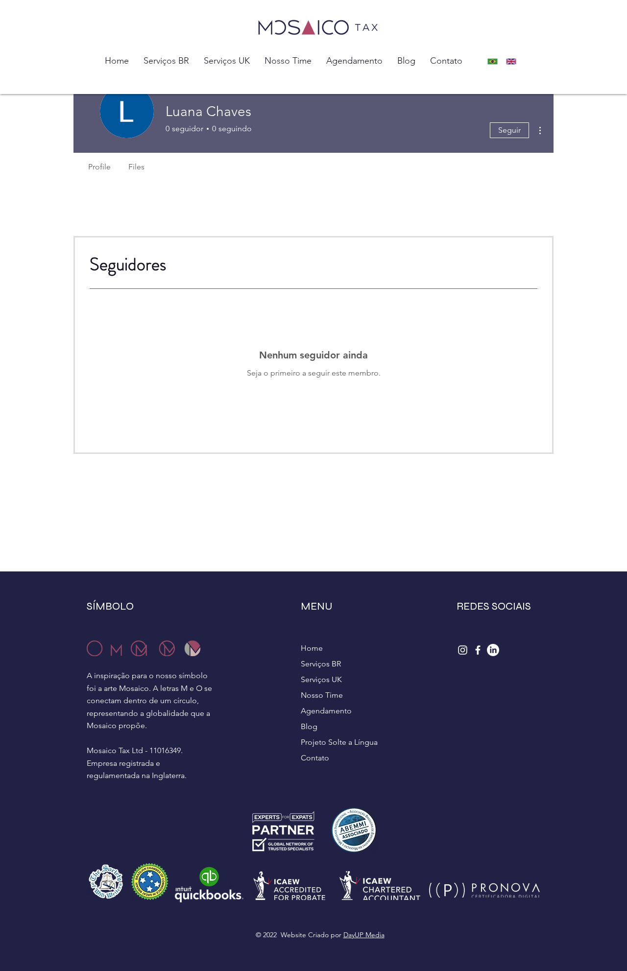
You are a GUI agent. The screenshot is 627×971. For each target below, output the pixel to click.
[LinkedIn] (493, 650)
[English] (514, 61)
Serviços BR (321, 663)
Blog (309, 726)
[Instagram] (463, 650)
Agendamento (326, 710)
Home (312, 648)
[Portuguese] (495, 61)
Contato (315, 757)
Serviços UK (321, 679)
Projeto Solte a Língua (339, 742)
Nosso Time (322, 695)
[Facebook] (478, 650)
